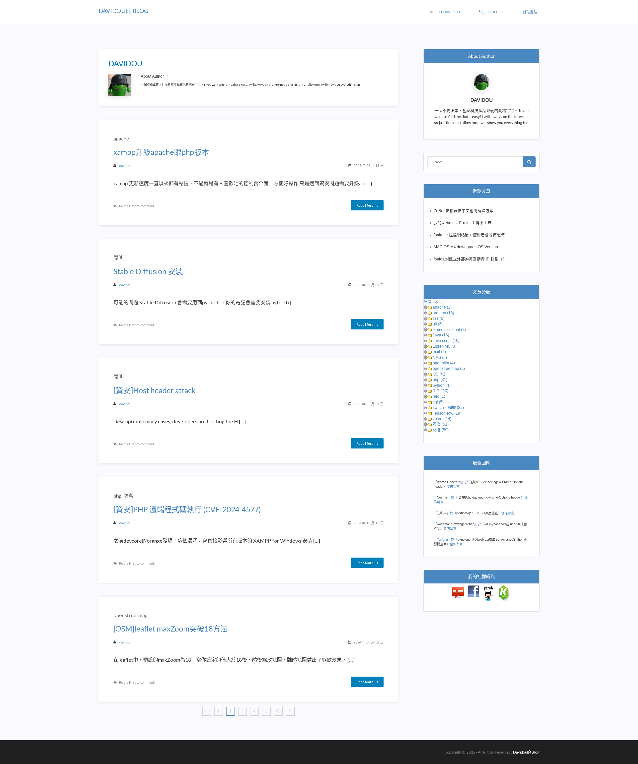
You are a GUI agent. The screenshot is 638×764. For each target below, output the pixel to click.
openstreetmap (130, 615)
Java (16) (441, 335)
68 (278, 711)
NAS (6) (440, 357)
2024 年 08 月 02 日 (368, 642)
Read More (364, 205)
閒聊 (118, 258)
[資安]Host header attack (154, 390)
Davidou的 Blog (123, 10)
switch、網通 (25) (448, 407)
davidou (125, 165)
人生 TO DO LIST (491, 12)
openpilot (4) (444, 363)
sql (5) (438, 402)
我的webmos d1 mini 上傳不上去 (462, 223)
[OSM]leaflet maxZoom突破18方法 (170, 629)
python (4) (441, 385)
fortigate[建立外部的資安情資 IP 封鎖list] (469, 259)
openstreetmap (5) (449, 368)
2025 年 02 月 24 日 (368, 404)
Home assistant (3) (449, 329)
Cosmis (442, 497)
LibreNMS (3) (444, 346)
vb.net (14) (442, 419)
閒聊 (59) (441, 430)
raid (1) (439, 396)
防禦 (129, 496)
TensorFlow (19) (447, 413)
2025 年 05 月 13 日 (368, 165)
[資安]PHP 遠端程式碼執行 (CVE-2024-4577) (187, 509)
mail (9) (439, 352)
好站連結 (530, 12)
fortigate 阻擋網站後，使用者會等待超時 (469, 235)
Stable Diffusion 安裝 (148, 271)
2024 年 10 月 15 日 (368, 523)
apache (121, 138)
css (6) (438, 318)
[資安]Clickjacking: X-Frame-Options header (489, 497)
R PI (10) (440, 391)
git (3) (438, 324)
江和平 (442, 513)
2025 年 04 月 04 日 (368, 285)
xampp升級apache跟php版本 (161, 152)
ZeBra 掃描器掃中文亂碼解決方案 (463, 211)
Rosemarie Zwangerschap (455, 524)
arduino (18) (443, 313)
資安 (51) (441, 424)
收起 (439, 302)
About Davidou (445, 12)
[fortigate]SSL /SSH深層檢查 (477, 513)
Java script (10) (446, 340)
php (117, 496)
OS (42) (439, 374)
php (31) (440, 380)
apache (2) (442, 307)
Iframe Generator (449, 482)
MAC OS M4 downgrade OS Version (466, 247)
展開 (428, 302)
